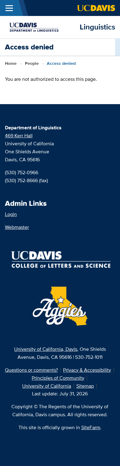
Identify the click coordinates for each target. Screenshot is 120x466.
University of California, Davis (45, 349)
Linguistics (97, 27)
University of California (46, 386)
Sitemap (85, 386)
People (32, 63)
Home (11, 63)
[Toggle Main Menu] (9, 8)
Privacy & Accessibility (87, 370)
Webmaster (17, 227)
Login (11, 214)
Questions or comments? (31, 370)
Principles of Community (58, 378)
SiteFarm (90, 427)
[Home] (40, 26)
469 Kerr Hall (19, 135)
